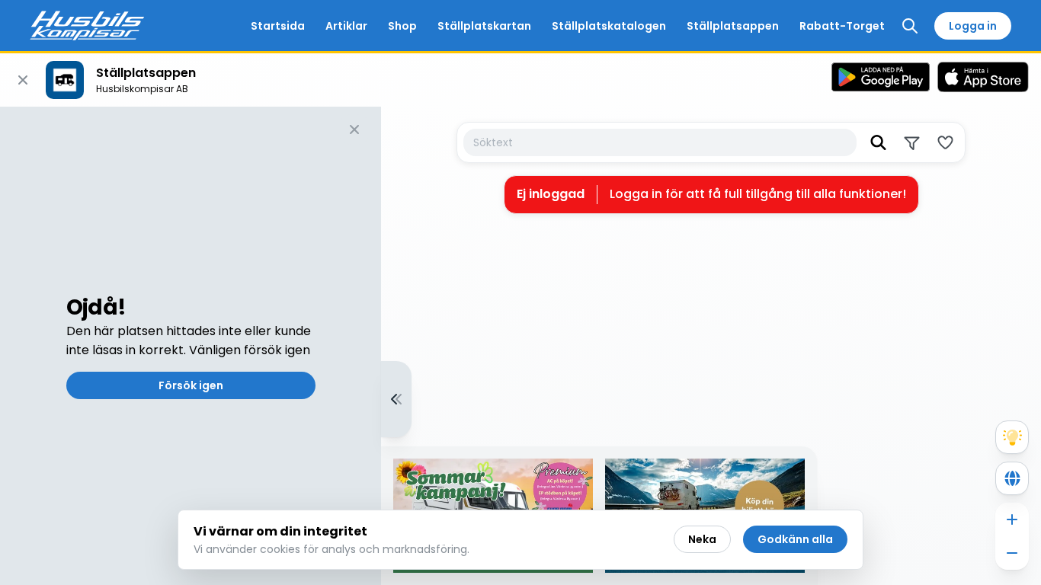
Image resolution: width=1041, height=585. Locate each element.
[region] (520, 346)
